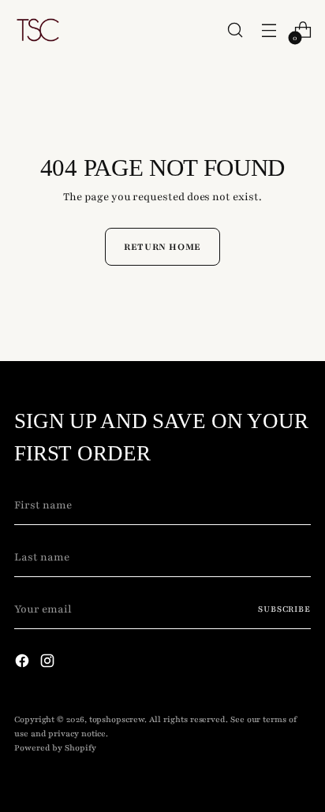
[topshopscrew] (38, 30)
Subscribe (284, 609)
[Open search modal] (235, 30)
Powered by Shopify (55, 748)
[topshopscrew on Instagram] (48, 663)
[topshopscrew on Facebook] (23, 663)
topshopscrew (116, 719)
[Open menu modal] (268, 30)
